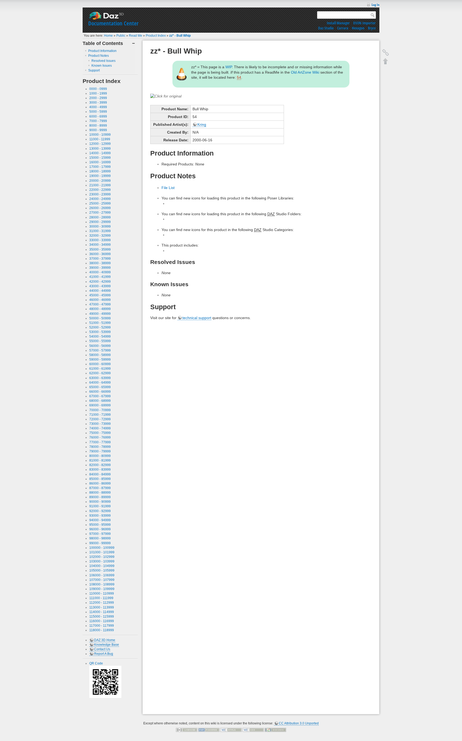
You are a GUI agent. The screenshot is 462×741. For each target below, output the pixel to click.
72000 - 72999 (100, 419)
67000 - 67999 (100, 396)
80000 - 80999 (100, 456)
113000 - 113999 (101, 607)
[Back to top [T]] (385, 61)
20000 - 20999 (100, 181)
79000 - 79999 (100, 451)
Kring (201, 124)
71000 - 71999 (100, 415)
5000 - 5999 (98, 112)
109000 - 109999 (101, 589)
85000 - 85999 (100, 479)
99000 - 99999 (100, 543)
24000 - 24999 (100, 199)
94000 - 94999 (100, 520)
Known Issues (101, 65)
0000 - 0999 (98, 89)
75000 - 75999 (100, 433)
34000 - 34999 (100, 245)
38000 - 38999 (100, 263)
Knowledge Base (106, 645)
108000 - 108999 (101, 584)
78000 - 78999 (100, 447)
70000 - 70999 (100, 410)
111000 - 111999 (101, 598)
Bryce (372, 28)
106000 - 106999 (101, 575)
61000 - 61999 (100, 368)
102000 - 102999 (101, 557)
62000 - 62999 (100, 373)
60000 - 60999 (100, 364)
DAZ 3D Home (104, 640)
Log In (375, 4)
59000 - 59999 (100, 359)
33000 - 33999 (100, 240)
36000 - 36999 (100, 254)
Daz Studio (326, 28)
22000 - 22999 (100, 190)
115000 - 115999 (101, 616)
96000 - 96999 (100, 529)
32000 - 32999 (100, 235)
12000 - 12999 (100, 144)
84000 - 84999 (100, 474)
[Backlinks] (385, 52)
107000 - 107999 (101, 580)
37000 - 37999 (100, 258)
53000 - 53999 (100, 332)
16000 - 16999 (100, 162)
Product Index (156, 35)
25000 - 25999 (100, 203)
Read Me (135, 35)
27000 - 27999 (100, 212)
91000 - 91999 (100, 506)
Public (120, 35)
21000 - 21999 (100, 185)
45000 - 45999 (100, 295)
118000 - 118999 (101, 630)
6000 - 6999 (98, 116)
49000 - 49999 (100, 314)
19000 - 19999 (100, 176)
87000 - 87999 (100, 488)
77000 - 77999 (100, 442)
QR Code (96, 663)
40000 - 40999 (100, 272)
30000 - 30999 (100, 226)
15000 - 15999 (100, 158)
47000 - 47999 (100, 304)
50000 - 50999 (100, 318)
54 (239, 77)
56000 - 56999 (100, 346)
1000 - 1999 (98, 93)
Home (108, 35)
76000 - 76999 (100, 437)
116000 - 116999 (101, 621)
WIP (228, 67)
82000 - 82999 (100, 465)
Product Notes (98, 56)
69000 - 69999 (100, 405)
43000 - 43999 (100, 286)
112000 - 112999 (101, 602)
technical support (196, 318)
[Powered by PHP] (209, 730)
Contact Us (102, 649)
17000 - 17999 (100, 167)
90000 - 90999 (100, 502)
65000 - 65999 (100, 387)
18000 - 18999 (100, 171)
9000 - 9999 (98, 130)
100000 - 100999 (101, 548)
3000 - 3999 (98, 102)
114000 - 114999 (101, 612)
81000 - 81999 (100, 460)
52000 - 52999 (100, 327)
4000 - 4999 (98, 107)
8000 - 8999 (98, 125)
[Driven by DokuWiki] (275, 730)
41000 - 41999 (100, 277)
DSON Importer (364, 22)
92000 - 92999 (100, 511)
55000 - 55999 (100, 341)
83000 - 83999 (100, 469)
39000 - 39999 (100, 268)
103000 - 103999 (101, 561)
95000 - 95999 (100, 525)
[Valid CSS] (253, 730)
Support (94, 70)
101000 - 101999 (101, 552)
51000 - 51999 (100, 323)
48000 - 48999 (100, 309)
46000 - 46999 (100, 300)
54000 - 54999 (100, 336)
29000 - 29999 (100, 222)
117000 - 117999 (101, 625)
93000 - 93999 (100, 515)
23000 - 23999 (100, 194)
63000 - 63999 (100, 378)
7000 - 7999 (98, 121)
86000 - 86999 (100, 483)
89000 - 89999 (100, 497)
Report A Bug (103, 654)
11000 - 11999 (99, 139)
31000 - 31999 (100, 231)
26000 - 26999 (100, 208)
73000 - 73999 (100, 424)
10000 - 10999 (100, 135)
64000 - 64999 (100, 382)
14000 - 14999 (100, 153)
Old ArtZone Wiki (305, 72)
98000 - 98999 (100, 538)
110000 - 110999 (101, 593)
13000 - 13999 (100, 148)
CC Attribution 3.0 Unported (299, 723)
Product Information (102, 51)
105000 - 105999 (101, 570)
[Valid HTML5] (231, 730)
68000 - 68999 (100, 401)
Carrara (342, 28)
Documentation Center (113, 23)
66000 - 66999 (100, 392)
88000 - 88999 (100, 492)
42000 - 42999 (100, 281)
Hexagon (358, 28)
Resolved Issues (103, 61)
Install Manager (338, 22)
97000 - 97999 (100, 534)
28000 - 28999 (100, 217)
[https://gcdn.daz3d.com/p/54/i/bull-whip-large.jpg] (166, 96)
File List (168, 188)
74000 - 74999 (100, 428)
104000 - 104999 (101, 566)
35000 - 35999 (100, 249)
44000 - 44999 (100, 291)
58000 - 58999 (100, 355)
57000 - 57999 (100, 350)
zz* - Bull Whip (180, 35)
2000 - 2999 (98, 98)
